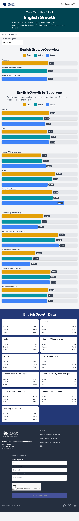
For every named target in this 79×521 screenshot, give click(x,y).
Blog (41, 446)
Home (4, 34)
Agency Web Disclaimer (48, 438)
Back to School (14, 34)
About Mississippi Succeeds (50, 442)
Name (17, 460)
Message (18, 474)
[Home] (8, 4)
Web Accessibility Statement (50, 434)
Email (17, 467)
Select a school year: (9, 39)
